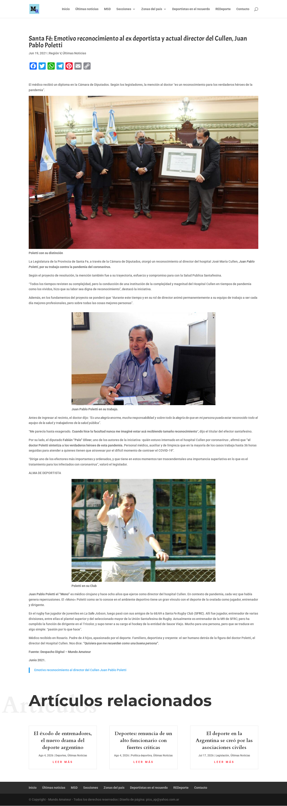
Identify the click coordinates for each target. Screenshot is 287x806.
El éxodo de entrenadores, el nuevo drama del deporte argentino (63, 740)
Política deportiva (141, 755)
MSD (107, 9)
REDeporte (223, 9)
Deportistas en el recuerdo (191, 9)
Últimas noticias (86, 9)
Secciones (123, 9)
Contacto (242, 9)
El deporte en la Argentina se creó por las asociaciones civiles (224, 740)
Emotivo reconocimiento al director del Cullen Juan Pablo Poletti (80, 670)
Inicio (66, 9)
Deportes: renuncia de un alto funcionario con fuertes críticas (143, 740)
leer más (63, 762)
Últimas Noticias (74, 53)
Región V (55, 53)
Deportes (60, 755)
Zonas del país (151, 9)
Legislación (222, 755)
